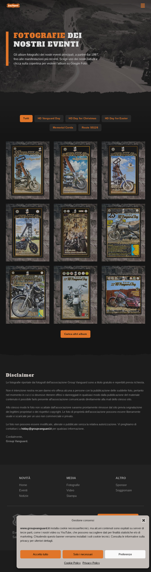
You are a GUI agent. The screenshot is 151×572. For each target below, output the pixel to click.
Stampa (71, 495)
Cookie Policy (72, 562)
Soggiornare (124, 490)
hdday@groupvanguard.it (36, 428)
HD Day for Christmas (82, 118)
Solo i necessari (82, 554)
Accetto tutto (40, 554)
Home (23, 485)
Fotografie (73, 485)
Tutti (26, 118)
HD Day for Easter (116, 118)
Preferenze (125, 554)
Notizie (23, 495)
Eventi (23, 490)
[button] (143, 520)
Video (70, 490)
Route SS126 (90, 127)
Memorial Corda (63, 127)
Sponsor (121, 485)
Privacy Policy (91, 562)
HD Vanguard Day (49, 118)
